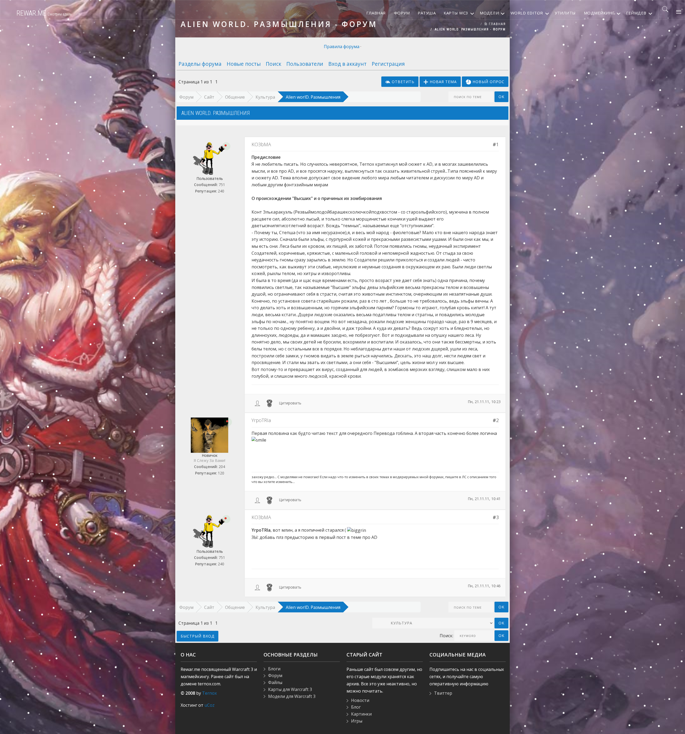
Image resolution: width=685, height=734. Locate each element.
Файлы (275, 682)
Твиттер (443, 693)
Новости (360, 700)
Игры (356, 721)
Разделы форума (200, 63)
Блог (356, 707)
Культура (265, 97)
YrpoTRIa (261, 420)
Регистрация (388, 63)
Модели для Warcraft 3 (291, 696)
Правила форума (341, 46)
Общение (235, 97)
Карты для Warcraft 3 (290, 689)
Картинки (361, 714)
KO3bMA (261, 144)
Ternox (209, 693)
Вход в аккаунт (347, 63)
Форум (186, 97)
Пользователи (304, 63)
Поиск (273, 63)
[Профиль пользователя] (257, 402)
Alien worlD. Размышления (313, 97)
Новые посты (244, 63)
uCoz (209, 705)
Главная (497, 24)
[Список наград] (269, 402)
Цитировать (290, 402)
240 (221, 191)
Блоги (274, 669)
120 (221, 473)
